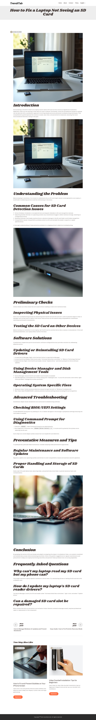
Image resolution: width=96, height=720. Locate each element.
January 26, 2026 (57, 648)
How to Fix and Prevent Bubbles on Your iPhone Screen (29, 685)
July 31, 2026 (20, 648)
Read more (18, 697)
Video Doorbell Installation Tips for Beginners (63, 681)
